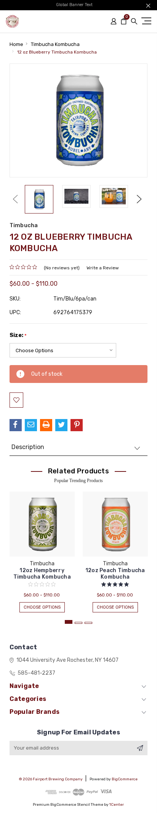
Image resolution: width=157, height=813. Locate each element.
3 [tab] (88, 623)
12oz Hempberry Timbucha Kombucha (42, 573)
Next (139, 199)
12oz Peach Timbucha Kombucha (115, 573)
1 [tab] (68, 622)
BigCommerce (125, 779)
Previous (15, 199)
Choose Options (42, 607)
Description (27, 447)
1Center (116, 804)
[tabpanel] (41, 548)
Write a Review (103, 267)
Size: (18, 335)
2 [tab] (78, 623)
